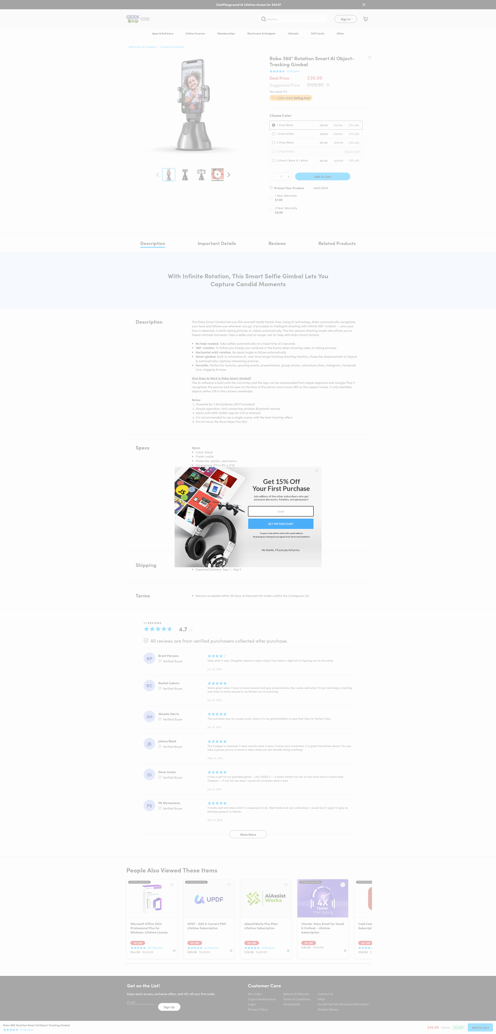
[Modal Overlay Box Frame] (248, 517)
